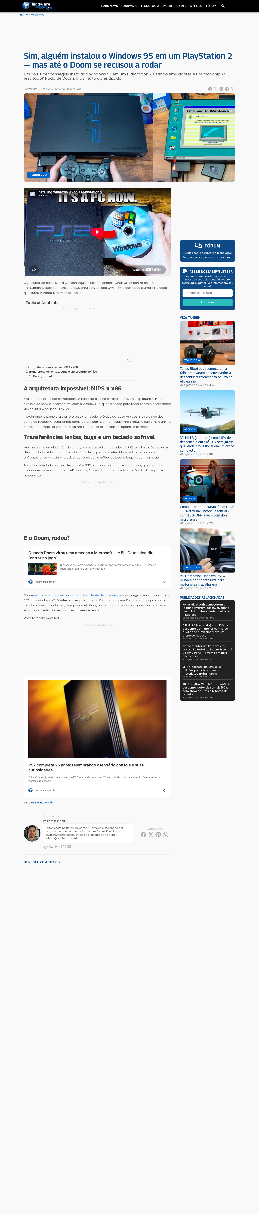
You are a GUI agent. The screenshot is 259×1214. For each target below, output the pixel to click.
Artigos (196, 6)
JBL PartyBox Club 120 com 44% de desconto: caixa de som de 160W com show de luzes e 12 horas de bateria (206, 689)
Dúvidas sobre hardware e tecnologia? (207, 253)
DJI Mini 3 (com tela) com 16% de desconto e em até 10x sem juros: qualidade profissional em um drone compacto (207, 444)
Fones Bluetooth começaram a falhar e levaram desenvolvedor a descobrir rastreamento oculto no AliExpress (206, 374)
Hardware (129, 6)
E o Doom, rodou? (41, 376)
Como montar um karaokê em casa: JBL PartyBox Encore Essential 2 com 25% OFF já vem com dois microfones (207, 513)
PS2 (33, 802)
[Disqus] (97, 916)
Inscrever (207, 302)
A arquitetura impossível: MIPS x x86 (53, 367)
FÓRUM (212, 246)
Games (181, 6)
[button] (210, 89)
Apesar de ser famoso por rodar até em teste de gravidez (74, 595)
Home (24, 14)
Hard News (109, 6)
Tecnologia (150, 6)
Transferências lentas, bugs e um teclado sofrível (63, 372)
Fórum (211, 6)
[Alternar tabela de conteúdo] (128, 362)
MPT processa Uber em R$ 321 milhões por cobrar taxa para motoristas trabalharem (204, 580)
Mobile (168, 6)
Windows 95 (45, 802)
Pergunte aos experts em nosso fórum (207, 257)
